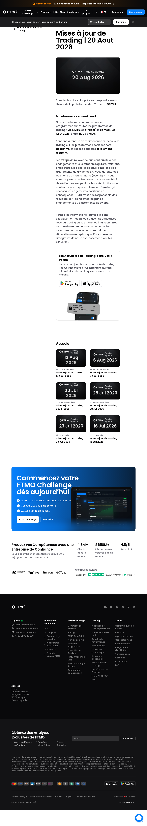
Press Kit (51, 649)
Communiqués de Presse (124, 627)
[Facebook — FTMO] (122, 607)
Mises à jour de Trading (99, 664)
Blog (62, 12)
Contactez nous (123, 639)
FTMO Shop (121, 661)
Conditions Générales (85, 796)
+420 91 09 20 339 (24, 635)
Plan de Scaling (76, 639)
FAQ (55, 12)
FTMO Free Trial (76, 636)
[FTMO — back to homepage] (9, 12)
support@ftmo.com (25, 632)
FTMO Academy (99, 675)
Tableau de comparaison (75, 671)
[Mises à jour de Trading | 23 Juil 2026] (71, 429)
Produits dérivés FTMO (54, 654)
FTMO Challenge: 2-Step (76, 665)
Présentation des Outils (100, 634)
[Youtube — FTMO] (111, 607)
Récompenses (122, 643)
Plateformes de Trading (99, 671)
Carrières (120, 657)
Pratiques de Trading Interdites (100, 627)
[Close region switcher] (133, 22)
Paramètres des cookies (41, 796)
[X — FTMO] (128, 607)
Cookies (58, 796)
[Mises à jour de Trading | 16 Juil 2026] (105, 429)
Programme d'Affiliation (53, 644)
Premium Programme (74, 645)
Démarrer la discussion (27, 628)
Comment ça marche (53, 637)
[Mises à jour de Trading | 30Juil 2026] (71, 396)
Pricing (71, 632)
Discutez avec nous (25, 624)
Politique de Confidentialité (23, 802)
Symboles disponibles (97, 657)
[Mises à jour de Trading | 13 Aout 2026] (71, 363)
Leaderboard (98, 645)
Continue (121, 22)
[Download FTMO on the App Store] (111, 783)
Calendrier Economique (97, 651)
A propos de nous (124, 636)
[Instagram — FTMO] (116, 607)
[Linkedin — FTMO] (134, 607)
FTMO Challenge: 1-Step (78, 658)
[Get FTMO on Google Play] (128, 783)
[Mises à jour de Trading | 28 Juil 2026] (105, 396)
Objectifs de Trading (74, 652)
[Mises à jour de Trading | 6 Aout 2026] (105, 363)
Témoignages (122, 654)
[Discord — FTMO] (105, 607)
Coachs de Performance (98, 640)
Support (51, 632)
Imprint (69, 796)
